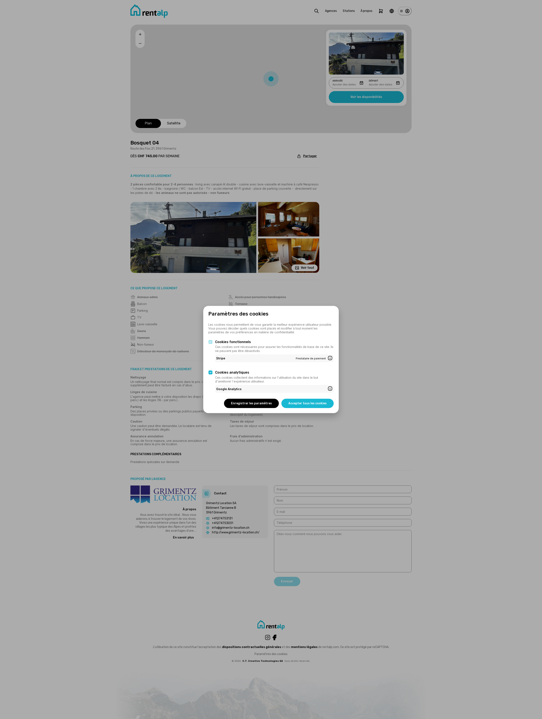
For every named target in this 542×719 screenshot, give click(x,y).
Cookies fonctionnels (233, 342)
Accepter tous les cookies (307, 403)
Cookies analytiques (232, 372)
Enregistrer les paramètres (251, 403)
